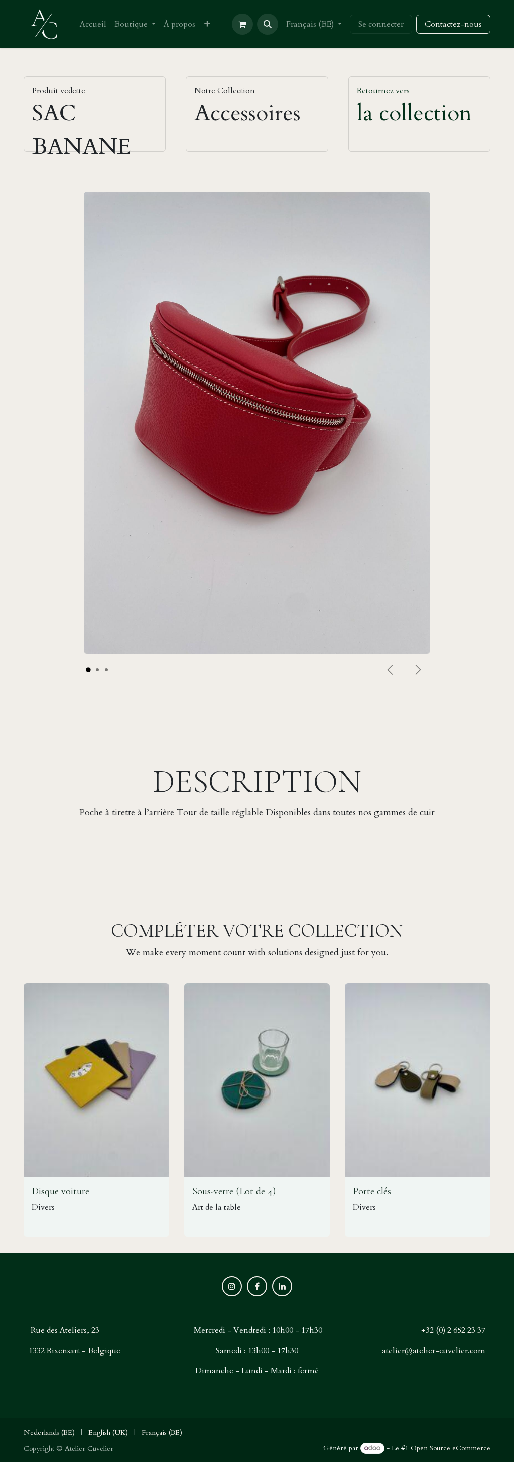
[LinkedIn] (282, 1286)
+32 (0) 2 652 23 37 (453, 1330)
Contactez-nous (453, 24)
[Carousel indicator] (88, 670)
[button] (267, 24)
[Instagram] (232, 1286)
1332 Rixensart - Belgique (74, 1350)
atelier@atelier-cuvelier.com (433, 1350)
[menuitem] (93, 24)
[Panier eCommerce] (242, 24)
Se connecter (381, 24)
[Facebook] (257, 1286)
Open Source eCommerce (450, 1448)
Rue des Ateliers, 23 (65, 1330)
